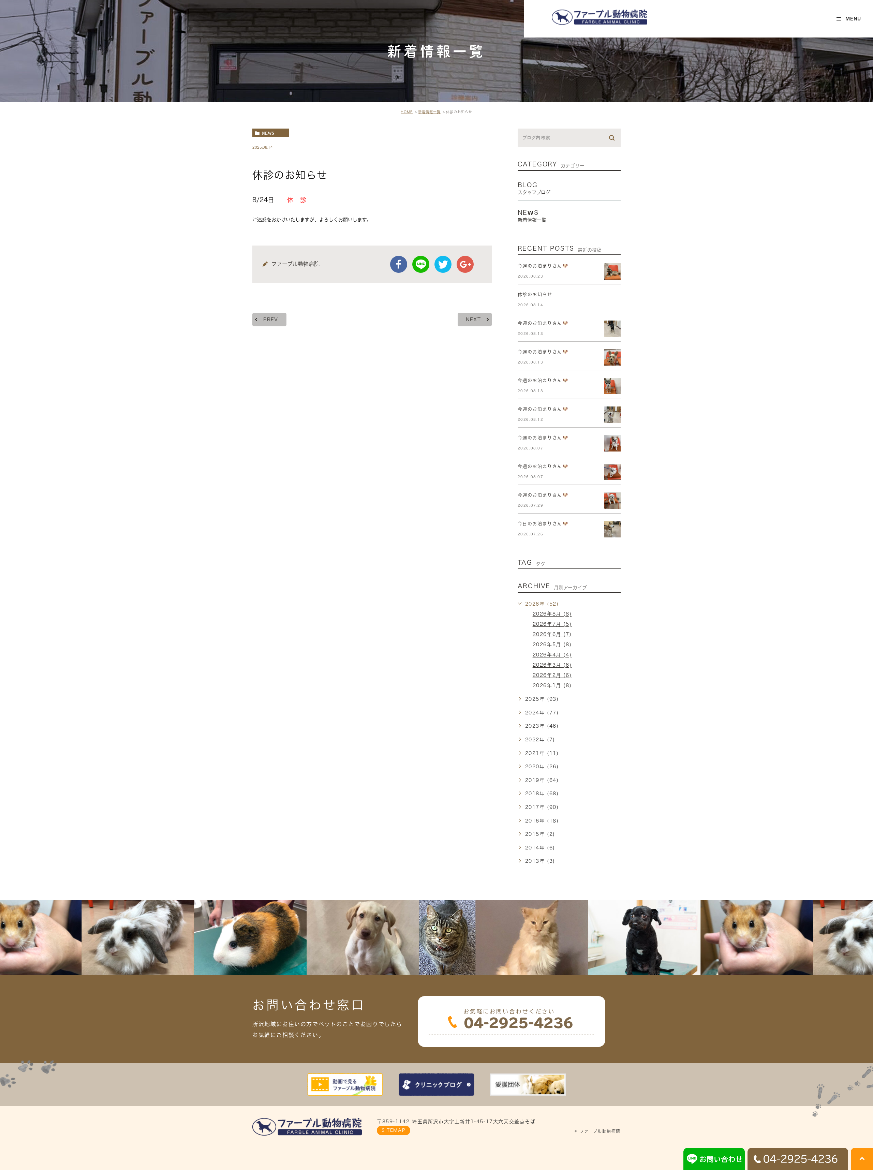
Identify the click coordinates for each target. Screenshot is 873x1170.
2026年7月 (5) (552, 624)
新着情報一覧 (429, 112)
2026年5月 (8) (552, 644)
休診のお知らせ (535, 294)
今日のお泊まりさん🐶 (543, 523)
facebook (398, 264)
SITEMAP (393, 1130)
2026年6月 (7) (552, 634)
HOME (407, 112)
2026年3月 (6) (552, 665)
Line (420, 264)
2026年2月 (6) (552, 675)
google (465, 264)
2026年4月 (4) (552, 655)
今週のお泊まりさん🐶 (543, 266)
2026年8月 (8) (552, 614)
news (268, 133)
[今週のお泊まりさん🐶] (612, 271)
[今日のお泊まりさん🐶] (612, 529)
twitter (443, 264)
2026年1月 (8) (552, 685)
